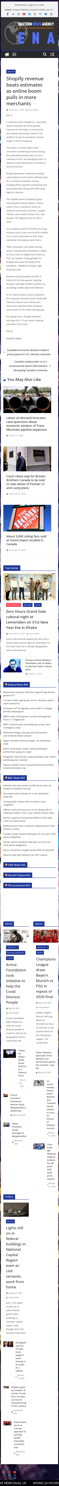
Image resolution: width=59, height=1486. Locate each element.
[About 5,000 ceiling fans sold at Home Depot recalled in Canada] (27, 507)
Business (11, 72)
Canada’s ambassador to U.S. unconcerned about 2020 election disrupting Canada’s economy (28, 366)
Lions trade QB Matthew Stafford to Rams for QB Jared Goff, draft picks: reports (51, 1161)
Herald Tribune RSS (19, 875)
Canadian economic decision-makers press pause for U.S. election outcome (29, 352)
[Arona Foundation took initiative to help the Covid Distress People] (16, 936)
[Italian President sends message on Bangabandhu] (6, 1133)
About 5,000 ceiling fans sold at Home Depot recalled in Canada (26, 540)
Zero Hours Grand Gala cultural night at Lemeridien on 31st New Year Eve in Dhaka (27, 619)
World (10, 958)
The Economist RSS (19, 885)
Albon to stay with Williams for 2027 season (25, 855)
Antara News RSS (18, 684)
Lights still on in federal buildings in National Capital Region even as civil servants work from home (16, 1257)
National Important (15, 953)
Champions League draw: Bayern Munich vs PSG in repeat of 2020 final (46, 978)
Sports (40, 953)
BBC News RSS (16, 778)
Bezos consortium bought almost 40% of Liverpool (28, 850)
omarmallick (33, 110)
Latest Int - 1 (12, 947)
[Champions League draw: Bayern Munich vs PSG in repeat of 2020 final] (45, 936)
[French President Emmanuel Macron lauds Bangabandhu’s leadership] (5, 1105)
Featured (27, 605)
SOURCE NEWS (13, 338)
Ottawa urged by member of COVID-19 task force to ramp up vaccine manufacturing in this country (18, 1396)
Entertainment (13, 605)
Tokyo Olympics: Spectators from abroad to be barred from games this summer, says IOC (45, 1060)
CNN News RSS (17, 865)
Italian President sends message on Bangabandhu (19, 1130)
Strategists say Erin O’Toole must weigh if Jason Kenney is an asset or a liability (21, 1356)
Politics (10, 1221)
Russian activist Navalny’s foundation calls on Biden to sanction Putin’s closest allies (38, 665)
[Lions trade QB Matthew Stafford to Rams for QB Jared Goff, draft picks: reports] (39, 1165)
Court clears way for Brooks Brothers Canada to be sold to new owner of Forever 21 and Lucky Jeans (25, 482)
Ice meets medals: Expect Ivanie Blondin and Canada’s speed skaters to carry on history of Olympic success (51, 1105)
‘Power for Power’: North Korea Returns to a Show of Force (22, 1063)
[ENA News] (7, 54)
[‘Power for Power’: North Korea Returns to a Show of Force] (9, 1068)
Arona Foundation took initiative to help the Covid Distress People (16, 983)
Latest (37, 605)
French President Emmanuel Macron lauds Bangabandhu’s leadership (18, 1103)
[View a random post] (52, 54)
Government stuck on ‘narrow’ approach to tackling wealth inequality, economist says (20, 1435)
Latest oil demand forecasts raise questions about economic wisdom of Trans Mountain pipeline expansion (26, 424)
